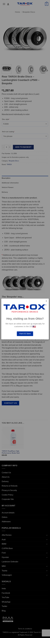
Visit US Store (25, 334)
